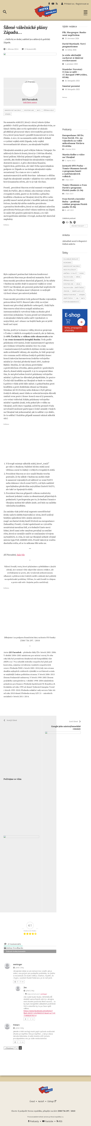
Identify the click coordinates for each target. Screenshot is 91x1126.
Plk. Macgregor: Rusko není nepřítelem (74, 33)
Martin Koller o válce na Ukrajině (73, 156)
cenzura (66, 291)
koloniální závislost (70, 259)
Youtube (48, 1121)
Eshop (51, 1101)
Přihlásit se (69, 3)
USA (77, 298)
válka (78, 284)
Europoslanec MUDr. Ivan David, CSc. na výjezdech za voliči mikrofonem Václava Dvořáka (73, 140)
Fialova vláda (68, 277)
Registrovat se (82, 3)
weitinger (43, 994)
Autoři (41, 1101)
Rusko (82, 273)
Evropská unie (29, 110)
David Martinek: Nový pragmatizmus (74, 45)
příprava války (48, 110)
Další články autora (30, 102)
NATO (39, 110)
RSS (60, 1121)
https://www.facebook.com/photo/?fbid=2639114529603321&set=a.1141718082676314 (39, 1013)
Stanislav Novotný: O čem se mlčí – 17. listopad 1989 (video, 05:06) (74, 73)
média (78, 277)
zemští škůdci (68, 298)
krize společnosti (69, 270)
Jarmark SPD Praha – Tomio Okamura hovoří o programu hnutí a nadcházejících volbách (74, 171)
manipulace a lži (78, 291)
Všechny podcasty (78, 226)
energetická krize (69, 295)
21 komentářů (30, 49)
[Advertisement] (30, 248)
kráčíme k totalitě (70, 273)
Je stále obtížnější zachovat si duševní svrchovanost (72, 58)
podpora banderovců (71, 302)
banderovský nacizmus (13, 110)
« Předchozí (9, 1048)
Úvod (32, 1101)
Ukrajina (8, 114)
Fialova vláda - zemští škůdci (73, 287)
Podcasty (34, 1121)
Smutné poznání (71, 86)
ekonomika (67, 262)
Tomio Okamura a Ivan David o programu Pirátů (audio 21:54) (74, 187)
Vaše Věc (20, 554)
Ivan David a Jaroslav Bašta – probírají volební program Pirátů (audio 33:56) (74, 202)
